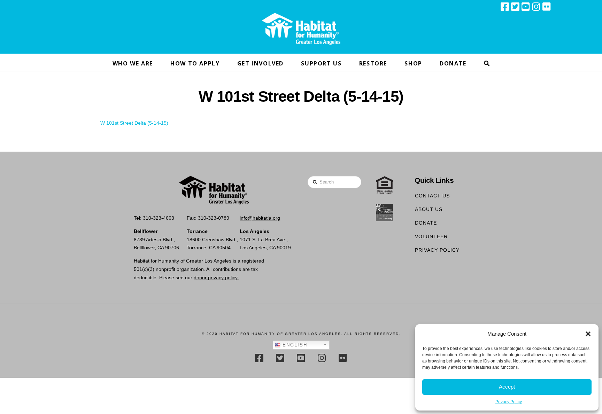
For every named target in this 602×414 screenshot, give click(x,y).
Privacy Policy (508, 401)
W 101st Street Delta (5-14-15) (134, 123)
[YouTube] (526, 6)
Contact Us (432, 195)
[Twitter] (515, 6)
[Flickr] (546, 6)
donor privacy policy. (216, 277)
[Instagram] (536, 6)
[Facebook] (505, 6)
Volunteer (431, 236)
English (293, 344)
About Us (428, 209)
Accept (507, 387)
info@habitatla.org (260, 218)
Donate (426, 223)
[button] (588, 333)
